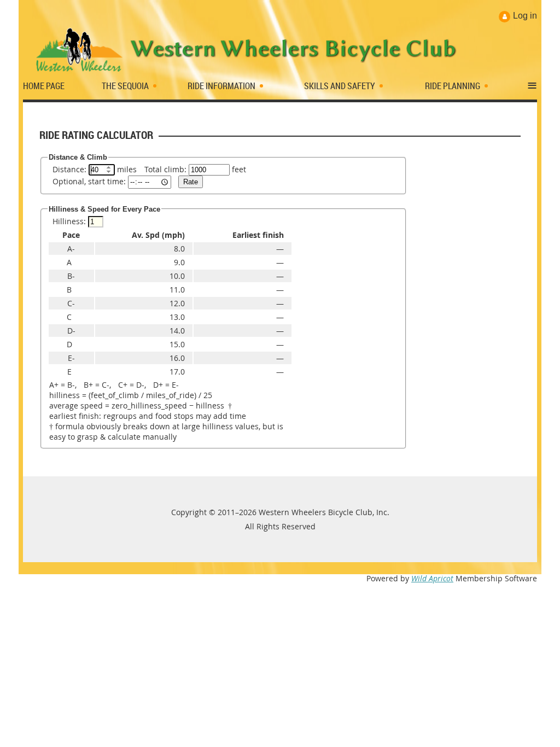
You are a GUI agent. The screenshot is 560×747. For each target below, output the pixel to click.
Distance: (69, 169)
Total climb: (165, 169)
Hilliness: (69, 221)
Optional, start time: (89, 181)
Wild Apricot (432, 578)
